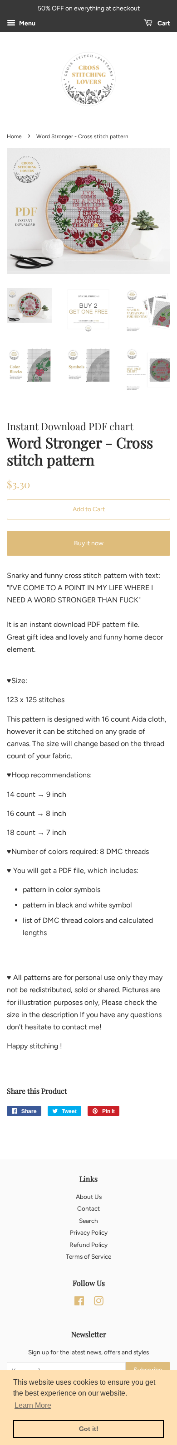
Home (14, 136)
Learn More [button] (33, 1405)
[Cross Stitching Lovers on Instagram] (98, 1302)
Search (88, 1220)
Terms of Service (88, 1256)
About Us (89, 1196)
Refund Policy (88, 1244)
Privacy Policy (89, 1232)
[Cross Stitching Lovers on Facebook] (79, 1302)
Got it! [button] (88, 1428)
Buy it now (88, 543)
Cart (163, 23)
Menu (26, 23)
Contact (88, 1208)
